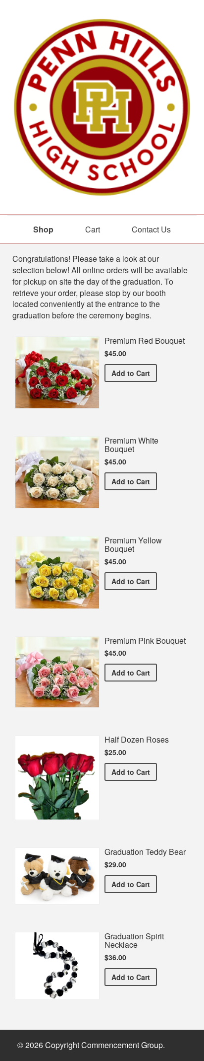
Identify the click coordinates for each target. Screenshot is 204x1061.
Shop (43, 229)
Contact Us (151, 229)
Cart (92, 229)
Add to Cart (134, 373)
